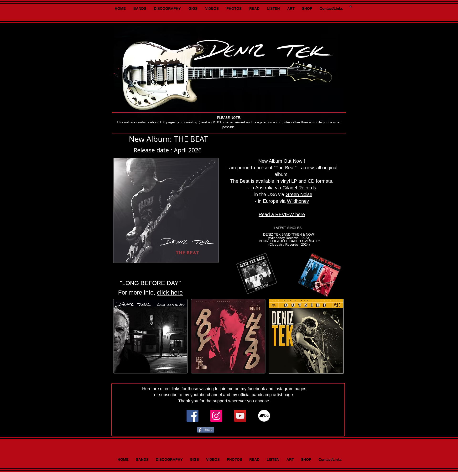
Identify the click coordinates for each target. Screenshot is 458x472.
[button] (350, 6)
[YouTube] (240, 416)
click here (170, 292)
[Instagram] (216, 416)
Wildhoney (298, 201)
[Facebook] (192, 416)
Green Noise (299, 194)
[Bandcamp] (264, 416)
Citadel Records (299, 187)
